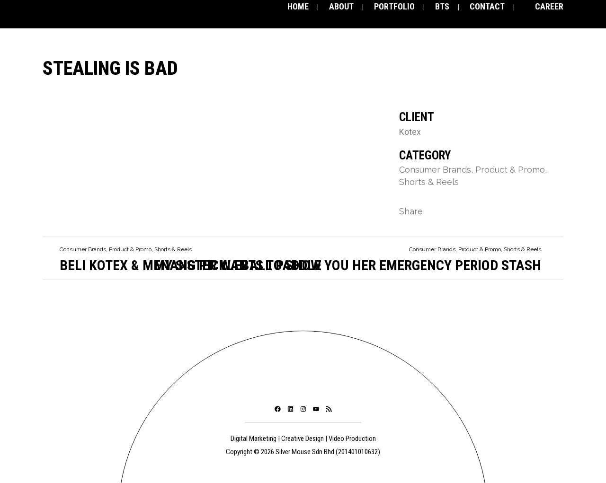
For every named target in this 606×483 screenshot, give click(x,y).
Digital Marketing (253, 438)
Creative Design (302, 438)
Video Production (352, 438)
